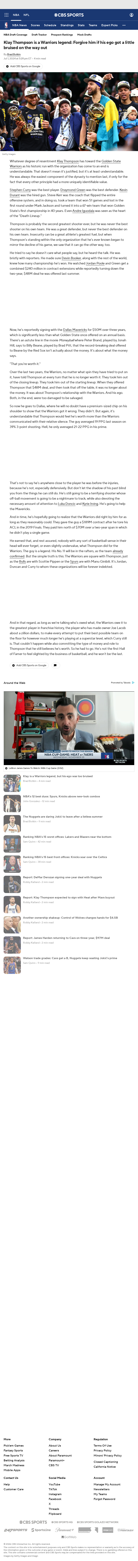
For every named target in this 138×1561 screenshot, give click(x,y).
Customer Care (14, 1489)
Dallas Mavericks (75, 330)
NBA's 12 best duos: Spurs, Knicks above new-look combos (61, 796)
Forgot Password (104, 1499)
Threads (54, 1509)
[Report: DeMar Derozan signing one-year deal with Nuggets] (12, 884)
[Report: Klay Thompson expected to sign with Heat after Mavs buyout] (12, 904)
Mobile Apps (12, 1470)
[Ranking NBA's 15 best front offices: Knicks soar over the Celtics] (12, 864)
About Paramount (60, 1455)
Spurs (74, 561)
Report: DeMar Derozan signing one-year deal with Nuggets (62, 877)
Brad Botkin (14, 54)
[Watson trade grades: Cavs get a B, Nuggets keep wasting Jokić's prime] (12, 965)
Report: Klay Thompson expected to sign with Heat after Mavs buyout (69, 897)
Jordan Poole (95, 263)
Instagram (55, 1494)
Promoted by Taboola (120, 683)
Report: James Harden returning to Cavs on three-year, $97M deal (66, 938)
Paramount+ (57, 1460)
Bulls (22, 561)
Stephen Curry (20, 190)
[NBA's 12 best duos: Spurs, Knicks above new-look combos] (12, 803)
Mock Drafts (84, 34)
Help (7, 1484)
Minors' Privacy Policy (108, 1455)
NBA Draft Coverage (15, 34)
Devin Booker (71, 258)
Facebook (55, 1499)
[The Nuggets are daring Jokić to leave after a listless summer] (12, 823)
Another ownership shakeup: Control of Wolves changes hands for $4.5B (70, 918)
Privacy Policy (102, 1450)
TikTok (53, 1489)
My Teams (100, 1494)
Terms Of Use (103, 1445)
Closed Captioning (106, 1462)
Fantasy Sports (13, 1450)
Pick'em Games (14, 1445)
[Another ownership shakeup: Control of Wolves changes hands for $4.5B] (12, 924)
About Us (55, 1445)
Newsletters (101, 1489)
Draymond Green (72, 190)
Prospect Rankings (62, 34)
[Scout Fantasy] (126, 1530)
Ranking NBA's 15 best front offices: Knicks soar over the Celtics (65, 857)
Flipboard (55, 1514)
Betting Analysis (14, 1460)
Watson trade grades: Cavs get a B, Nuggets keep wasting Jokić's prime (70, 958)
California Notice (105, 1467)
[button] (6, 15)
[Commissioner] (88, 1528)
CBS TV (54, 1465)
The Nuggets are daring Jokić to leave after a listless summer (63, 816)
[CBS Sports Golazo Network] (98, 1522)
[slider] (69, 755)
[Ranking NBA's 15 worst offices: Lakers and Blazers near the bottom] (12, 844)
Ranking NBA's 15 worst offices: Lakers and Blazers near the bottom (67, 837)
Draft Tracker (39, 34)
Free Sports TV (13, 1455)
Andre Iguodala (83, 211)
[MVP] (107, 1528)
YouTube (54, 1484)
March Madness (14, 1465)
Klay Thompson (68, 161)
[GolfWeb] (69, 1537)
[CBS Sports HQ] (62, 1522)
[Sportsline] (41, 1529)
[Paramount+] (64, 1529)
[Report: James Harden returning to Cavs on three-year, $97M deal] (12, 945)
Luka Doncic (66, 504)
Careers (54, 1450)
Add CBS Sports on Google (25, 66)
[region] (69, 728)
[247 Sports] (15, 1529)
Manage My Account (107, 1484)
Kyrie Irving (90, 504)
